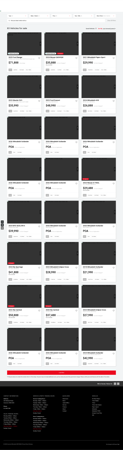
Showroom (65, 398)
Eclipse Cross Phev (97, 413)
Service (64, 404)
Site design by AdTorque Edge (112, 444)
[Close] (2, 228)
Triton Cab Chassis (97, 404)
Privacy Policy (25, 444)
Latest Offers (66, 402)
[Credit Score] (2, 221)
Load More (61, 372)
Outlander (94, 409)
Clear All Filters (111, 20)
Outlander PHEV (96, 411)
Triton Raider (95, 400)
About (64, 409)
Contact (64, 411)
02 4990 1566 (7, 408)
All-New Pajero (96, 398)
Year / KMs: (77, 16)
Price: (54, 16)
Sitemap (31, 444)
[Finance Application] (2, 225)
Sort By (100, 28)
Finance (65, 407)
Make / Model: (34, 16)
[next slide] (40, 44)
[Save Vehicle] (39, 58)
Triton (93, 402)
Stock (64, 400)
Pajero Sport (95, 407)
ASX (93, 415)
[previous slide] (8, 44)
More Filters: (100, 16)
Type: (10, 16)
